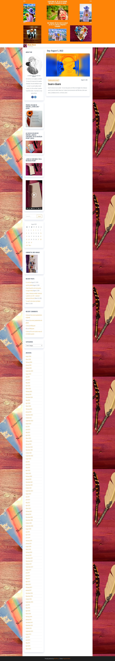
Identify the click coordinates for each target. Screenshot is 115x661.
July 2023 (28, 426)
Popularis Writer (66, 658)
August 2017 (28, 570)
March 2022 (28, 473)
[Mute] (38, 208)
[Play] (27, 208)
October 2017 (29, 564)
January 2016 (28, 619)
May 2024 (28, 400)
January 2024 (28, 412)
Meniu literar (31, 45)
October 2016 (29, 599)
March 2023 (28, 438)
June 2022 (28, 464)
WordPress (56, 658)
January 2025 (28, 394)
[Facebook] (32, 97)
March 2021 (28, 508)
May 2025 (28, 383)
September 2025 (29, 371)
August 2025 (28, 374)
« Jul (27, 245)
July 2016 (28, 605)
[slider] (33, 208)
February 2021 (29, 511)
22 (26, 239)
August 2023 (28, 423)
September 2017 (29, 567)
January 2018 (28, 555)
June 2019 (28, 537)
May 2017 (28, 578)
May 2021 (28, 502)
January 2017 (28, 590)
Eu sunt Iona (28, 282)
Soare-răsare (54, 84)
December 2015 (29, 622)
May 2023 (28, 432)
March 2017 (28, 584)
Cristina (27, 315)
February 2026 (29, 362)
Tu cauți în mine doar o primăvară (33, 301)
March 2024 (28, 406)
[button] (34, 195)
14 (40, 233)
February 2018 (29, 552)
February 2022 (29, 476)
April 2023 (28, 435)
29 (26, 242)
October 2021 (29, 488)
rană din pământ (29, 285)
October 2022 (29, 453)
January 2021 (28, 514)
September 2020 (29, 526)
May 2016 (28, 608)
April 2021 (28, 505)
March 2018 (28, 549)
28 (40, 239)
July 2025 (28, 377)
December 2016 (29, 593)
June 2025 (28, 380)
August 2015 (28, 634)
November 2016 (29, 596)
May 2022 (28, 467)
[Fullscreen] (40, 208)
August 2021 (28, 494)
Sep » (30, 245)
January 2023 (28, 444)
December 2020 (29, 517)
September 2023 (29, 421)
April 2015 (28, 646)
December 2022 (29, 447)
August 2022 (28, 459)
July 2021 (28, 497)
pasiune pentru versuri (53, 80)
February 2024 (29, 409)
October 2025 (29, 368)
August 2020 (28, 529)
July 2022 (28, 462)
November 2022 (29, 450)
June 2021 (28, 499)
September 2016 (29, 602)
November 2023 (29, 415)
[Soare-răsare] (68, 65)
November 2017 (29, 561)
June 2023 (28, 429)
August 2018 (28, 546)
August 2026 (28, 356)
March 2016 (28, 613)
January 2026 (28, 365)
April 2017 (28, 581)
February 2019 (29, 540)
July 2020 (28, 532)
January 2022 (28, 479)
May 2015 (28, 643)
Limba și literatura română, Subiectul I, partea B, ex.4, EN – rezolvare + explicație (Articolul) (34, 295)
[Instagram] (35, 97)
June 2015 (28, 640)
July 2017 (28, 573)
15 (26, 236)
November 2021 (29, 485)
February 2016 (29, 616)
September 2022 (29, 456)
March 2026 (28, 359)
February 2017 (29, 587)
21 (40, 236)
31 (31, 242)
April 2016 (28, 611)
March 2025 (28, 388)
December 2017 (29, 558)
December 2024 (29, 397)
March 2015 (28, 649)
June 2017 (28, 576)
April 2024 (28, 403)
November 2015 (29, 625)
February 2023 (29, 441)
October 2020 (29, 523)
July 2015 (28, 637)
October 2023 (29, 418)
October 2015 (29, 628)
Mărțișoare (33, 326)
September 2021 (29, 491)
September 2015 (29, 631)
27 (38, 239)
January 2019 (28, 543)
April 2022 (28, 470)
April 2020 (28, 535)
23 (29, 239)
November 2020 (29, 520)
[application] (34, 195)
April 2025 (28, 385)
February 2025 (29, 391)
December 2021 (29, 482)
